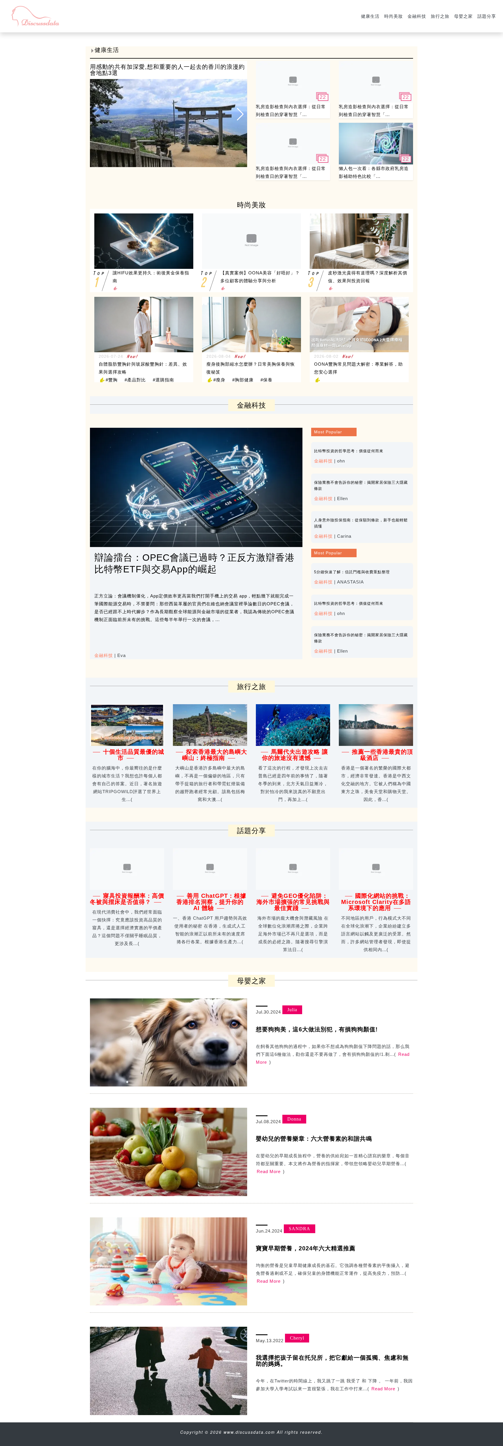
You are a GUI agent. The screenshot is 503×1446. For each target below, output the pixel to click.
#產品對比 (135, 379)
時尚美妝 (393, 16)
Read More (269, 1171)
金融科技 (417, 16)
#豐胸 (112, 379)
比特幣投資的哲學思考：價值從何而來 (348, 451)
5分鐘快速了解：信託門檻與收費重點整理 (352, 572)
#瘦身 (219, 379)
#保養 (266, 379)
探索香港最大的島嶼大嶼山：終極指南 (214, 755)
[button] (240, 114)
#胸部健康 (243, 379)
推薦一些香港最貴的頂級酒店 (382, 755)
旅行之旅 (440, 16)
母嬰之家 (463, 16)
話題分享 (486, 16)
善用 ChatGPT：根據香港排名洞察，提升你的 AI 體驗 (211, 902)
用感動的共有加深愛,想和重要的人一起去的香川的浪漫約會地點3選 (167, 70)
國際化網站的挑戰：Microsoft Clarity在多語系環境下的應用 (376, 902)
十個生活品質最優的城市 (133, 755)
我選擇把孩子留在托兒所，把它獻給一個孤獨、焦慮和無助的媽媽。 (332, 1360)
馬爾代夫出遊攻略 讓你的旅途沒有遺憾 (295, 755)
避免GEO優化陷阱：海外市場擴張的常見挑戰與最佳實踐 (293, 902)
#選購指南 (163, 379)
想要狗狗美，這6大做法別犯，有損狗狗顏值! (317, 1029)
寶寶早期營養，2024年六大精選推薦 (305, 1248)
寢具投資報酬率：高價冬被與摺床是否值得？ (127, 899)
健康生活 (370, 16)
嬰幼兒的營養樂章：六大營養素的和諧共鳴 (314, 1138)
